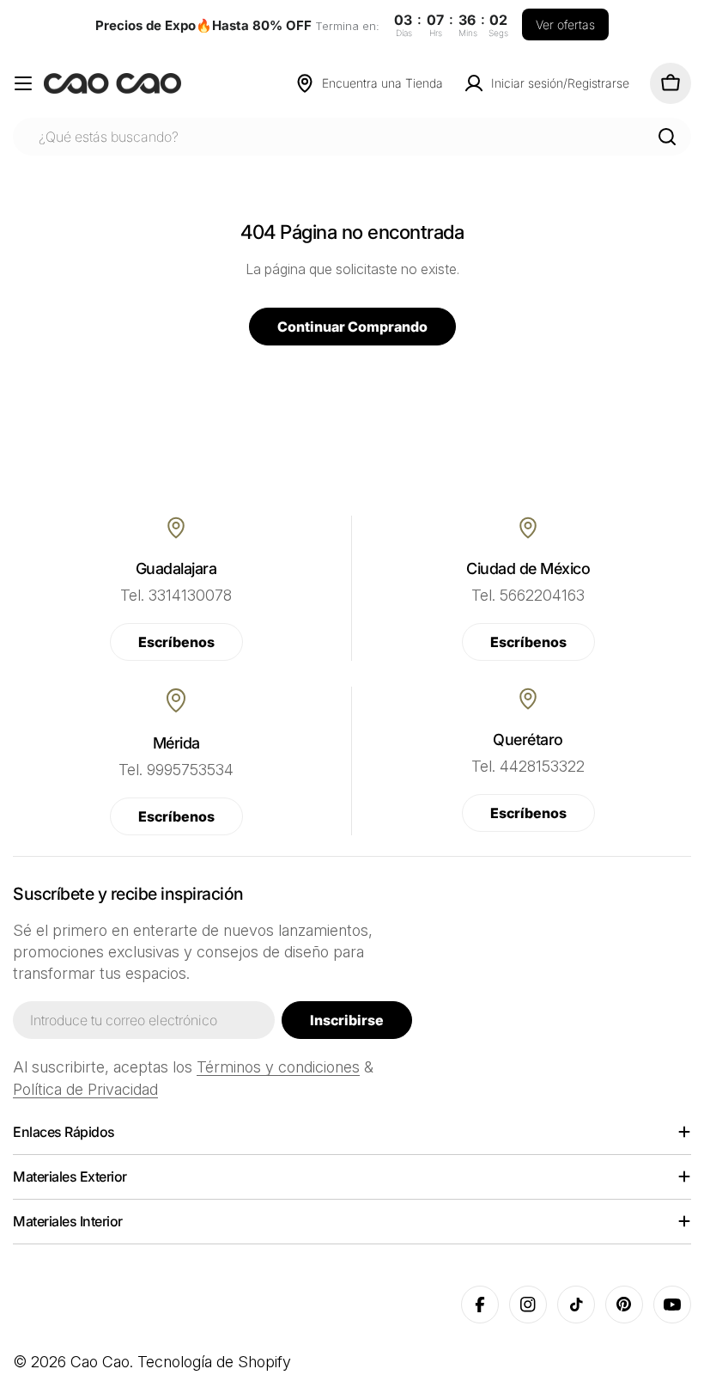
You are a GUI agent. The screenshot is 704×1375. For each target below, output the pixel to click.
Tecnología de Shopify (214, 1362)
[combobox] (352, 137)
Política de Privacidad (85, 1089)
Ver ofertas (565, 24)
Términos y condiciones (278, 1067)
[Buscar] (667, 136)
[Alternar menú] (23, 83)
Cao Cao (100, 1362)
